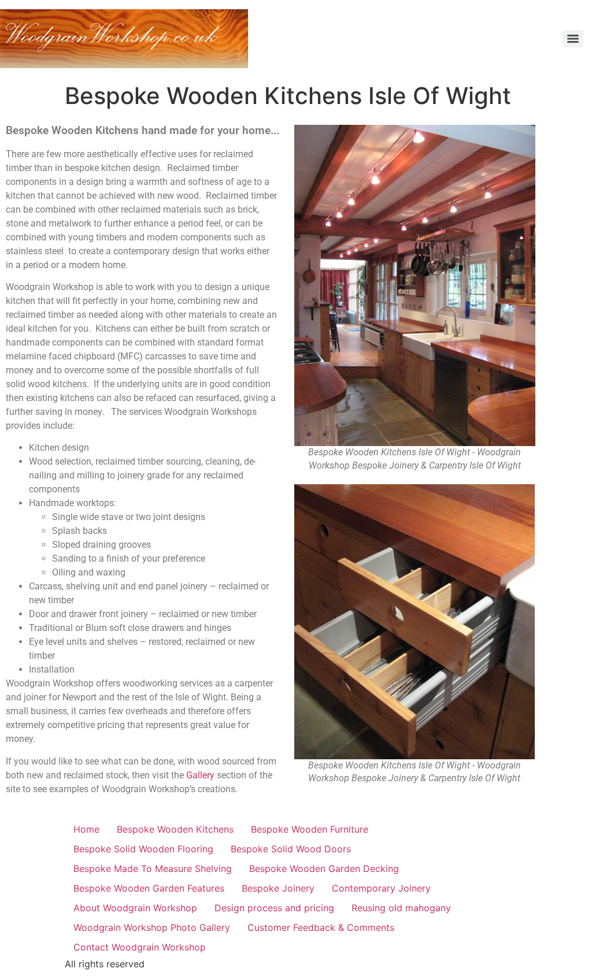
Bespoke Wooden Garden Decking (324, 868)
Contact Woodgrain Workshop (139, 947)
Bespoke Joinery (278, 888)
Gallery (200, 775)
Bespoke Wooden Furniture (309, 829)
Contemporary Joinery (381, 888)
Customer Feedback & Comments (320, 927)
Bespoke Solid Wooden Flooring (143, 849)
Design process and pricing (274, 908)
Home (86, 829)
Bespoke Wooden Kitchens (175, 829)
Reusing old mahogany (401, 908)
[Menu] (573, 38)
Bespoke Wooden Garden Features (148, 888)
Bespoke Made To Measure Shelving (152, 868)
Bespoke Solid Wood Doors (291, 849)
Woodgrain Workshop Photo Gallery (151, 927)
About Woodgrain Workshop (135, 908)
